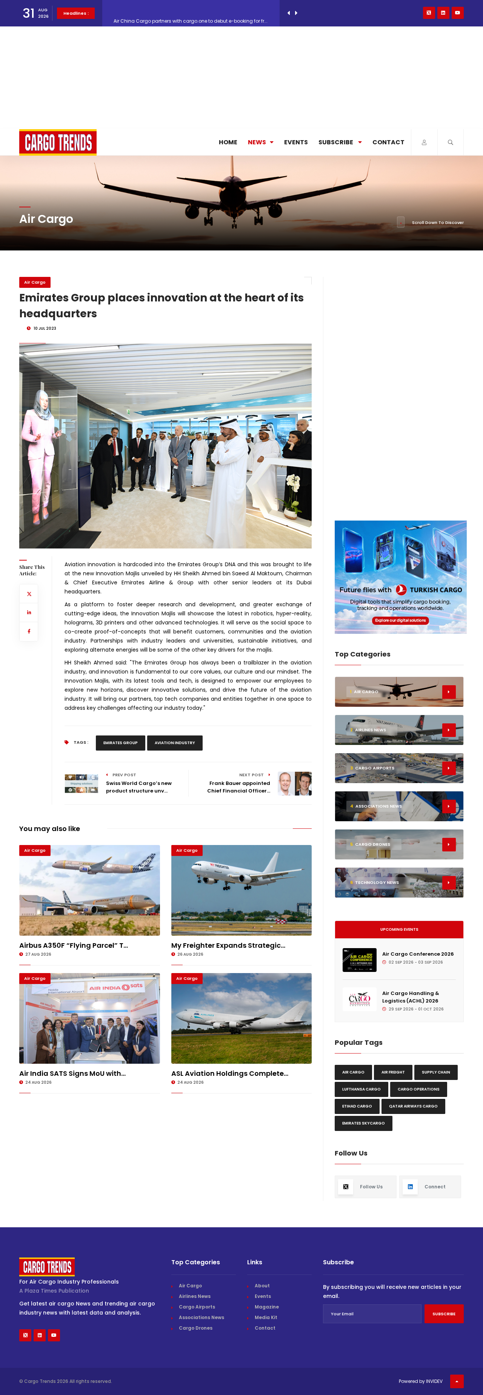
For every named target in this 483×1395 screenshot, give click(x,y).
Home (228, 142)
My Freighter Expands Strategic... (228, 945)
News (257, 142)
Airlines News (195, 1296)
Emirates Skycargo (363, 1123)
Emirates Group (120, 743)
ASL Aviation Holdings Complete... (229, 1073)
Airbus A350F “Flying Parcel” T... (73, 945)
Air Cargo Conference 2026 (418, 954)
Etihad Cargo (357, 1106)
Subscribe (336, 142)
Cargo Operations (419, 1089)
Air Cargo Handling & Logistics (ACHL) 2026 (410, 997)
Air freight (393, 1072)
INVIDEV (434, 1381)
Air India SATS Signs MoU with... (72, 1073)
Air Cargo (35, 282)
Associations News (201, 1317)
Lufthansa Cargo (361, 1089)
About (262, 1285)
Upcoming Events (399, 929)
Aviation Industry (175, 743)
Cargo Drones (195, 1328)
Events (296, 142)
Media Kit (266, 1317)
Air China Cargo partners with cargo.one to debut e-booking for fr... (191, 13)
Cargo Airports (197, 1307)
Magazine (267, 1307)
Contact (388, 142)
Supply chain (436, 1072)
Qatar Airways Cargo (413, 1106)
